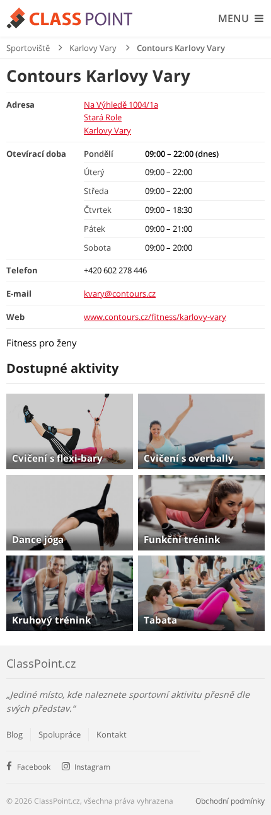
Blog (14, 734)
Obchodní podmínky (230, 800)
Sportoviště (28, 48)
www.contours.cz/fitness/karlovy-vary (155, 316)
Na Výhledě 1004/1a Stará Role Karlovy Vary (121, 117)
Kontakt (111, 734)
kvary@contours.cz (120, 293)
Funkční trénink (182, 539)
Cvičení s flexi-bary (57, 458)
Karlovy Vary (93, 48)
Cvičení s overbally (189, 458)
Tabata (160, 619)
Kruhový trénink (51, 619)
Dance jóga (38, 539)
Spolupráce (59, 734)
